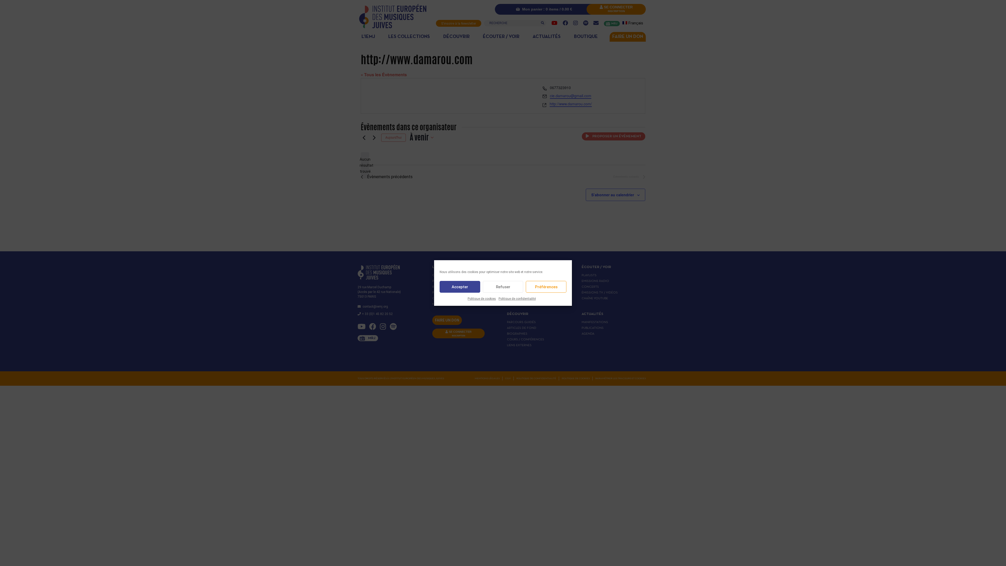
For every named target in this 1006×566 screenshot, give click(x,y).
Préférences (546, 287)
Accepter (460, 287)
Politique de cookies (482, 299)
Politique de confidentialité (517, 299)
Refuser (503, 287)
